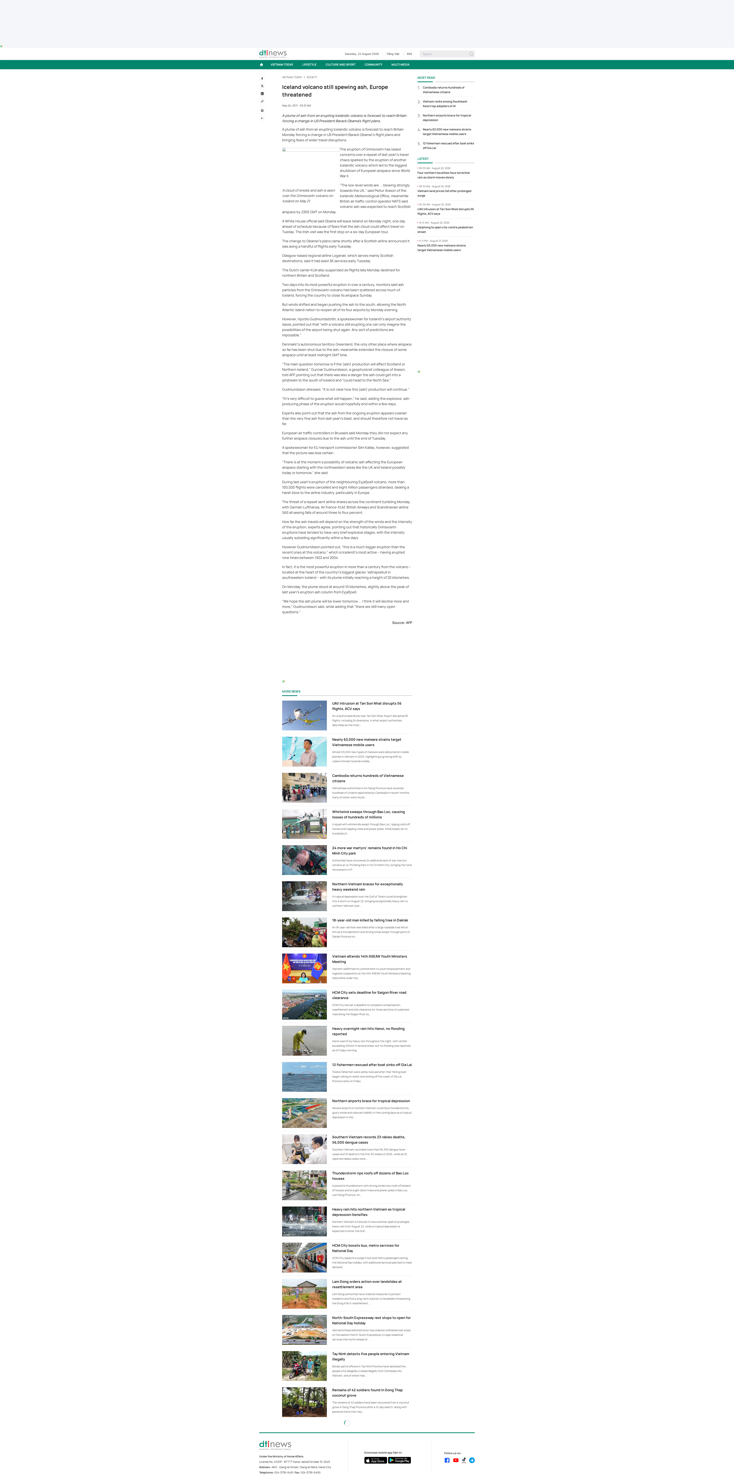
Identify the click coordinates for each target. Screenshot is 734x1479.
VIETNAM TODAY (282, 65)
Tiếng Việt (392, 53)
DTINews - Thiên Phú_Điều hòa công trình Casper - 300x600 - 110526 (446, 263)
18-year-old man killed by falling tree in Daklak (370, 920)
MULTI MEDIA (400, 65)
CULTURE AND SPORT (341, 65)
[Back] (262, 118)
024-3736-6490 (311, 1472)
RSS (409, 53)
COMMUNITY (373, 65)
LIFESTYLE (309, 65)
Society (312, 77)
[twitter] (262, 86)
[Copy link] (262, 101)
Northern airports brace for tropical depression (371, 1100)
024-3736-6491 (283, 1472)
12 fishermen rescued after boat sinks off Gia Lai (372, 1064)
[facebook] (262, 78)
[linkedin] (262, 94)
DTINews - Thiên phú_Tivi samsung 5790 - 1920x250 (367, 2)
